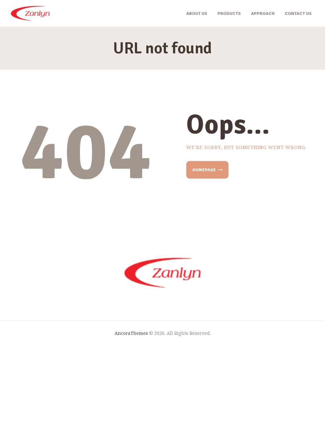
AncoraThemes (131, 333)
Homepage (204, 170)
